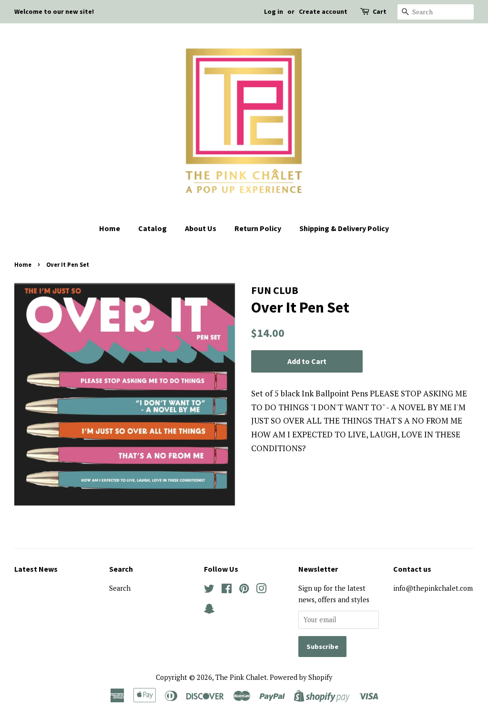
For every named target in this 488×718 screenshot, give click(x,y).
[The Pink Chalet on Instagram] (261, 590)
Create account (323, 11)
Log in (273, 11)
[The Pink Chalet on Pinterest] (244, 590)
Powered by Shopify (301, 677)
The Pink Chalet (241, 677)
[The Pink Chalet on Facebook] (226, 590)
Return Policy (257, 228)
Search (120, 588)
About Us (200, 228)
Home (109, 228)
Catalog (152, 228)
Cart (379, 11)
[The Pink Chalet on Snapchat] (209, 610)
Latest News (36, 569)
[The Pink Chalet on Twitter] (209, 590)
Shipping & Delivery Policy (344, 228)
